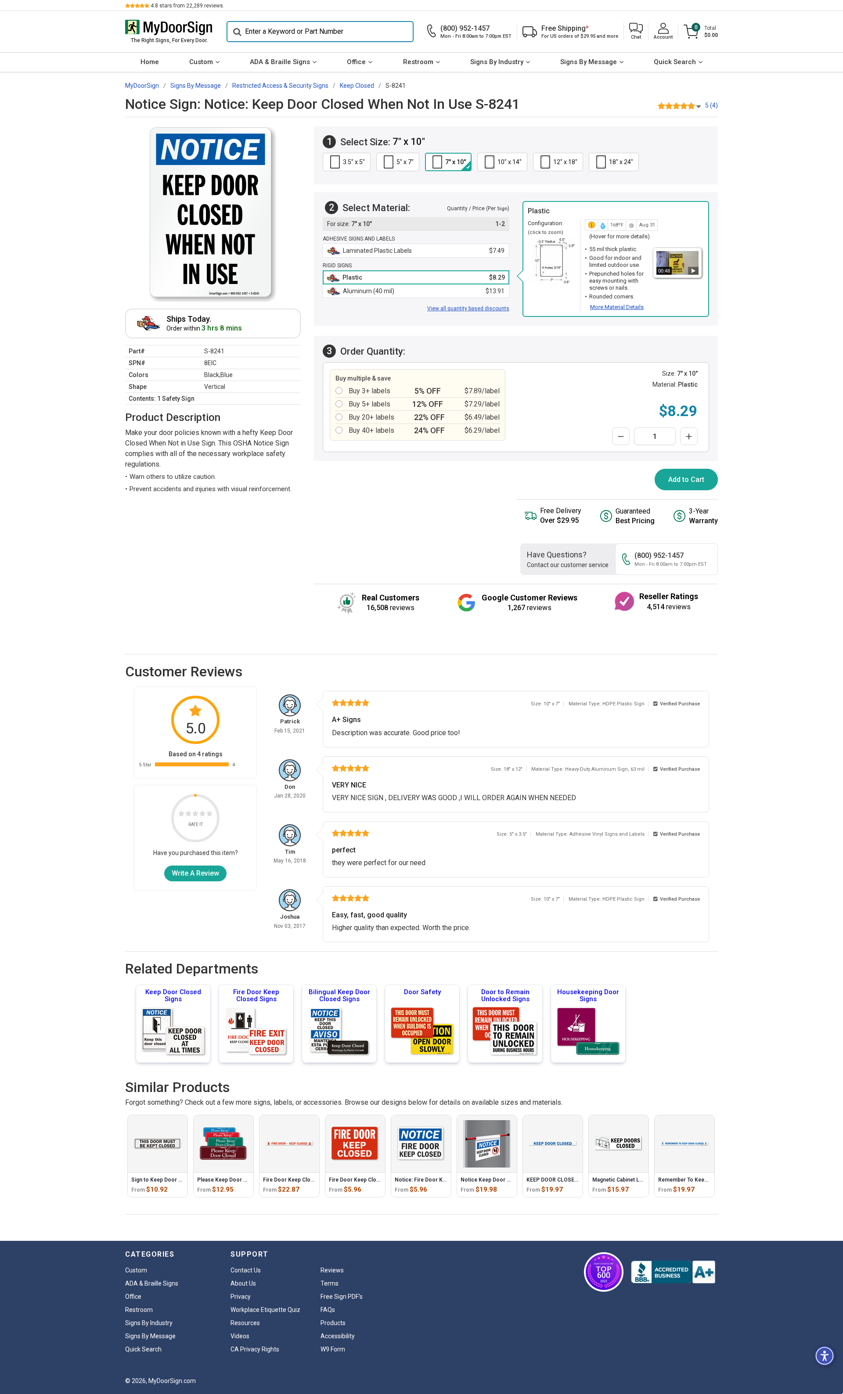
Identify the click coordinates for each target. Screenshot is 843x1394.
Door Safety (422, 992)
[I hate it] (181, 815)
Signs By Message (588, 62)
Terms (330, 1283)
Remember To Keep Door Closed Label (706, 1180)
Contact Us (246, 1270)
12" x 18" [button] (565, 161)
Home (149, 62)
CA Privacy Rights (255, 1349)
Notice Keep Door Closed (492, 1180)
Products (333, 1322)
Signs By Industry (496, 62)
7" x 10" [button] (455, 161)
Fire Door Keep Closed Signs (256, 995)
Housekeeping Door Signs (588, 995)
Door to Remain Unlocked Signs (505, 995)
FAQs (328, 1309)
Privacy (241, 1296)
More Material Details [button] (617, 307)
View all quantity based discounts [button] (468, 308)
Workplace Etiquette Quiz (265, 1309)
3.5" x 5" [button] (354, 161)
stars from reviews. (187, 6)
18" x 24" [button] (621, 161)
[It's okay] (195, 815)
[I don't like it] (188, 815)
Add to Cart (686, 479)
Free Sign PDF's (342, 1296)
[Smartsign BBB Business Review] (673, 1272)
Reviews (332, 1270)
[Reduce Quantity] (621, 436)
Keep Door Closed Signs (173, 995)
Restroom (418, 62)
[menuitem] (149, 62)
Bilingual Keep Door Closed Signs (339, 995)
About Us (243, 1283)
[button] (636, 32)
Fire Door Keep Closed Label (298, 1180)
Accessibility (338, 1336)
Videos (240, 1336)
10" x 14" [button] (509, 161)
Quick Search (675, 62)
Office (356, 62)
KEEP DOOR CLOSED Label (559, 1180)
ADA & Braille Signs (280, 62)
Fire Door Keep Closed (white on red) (375, 1180)
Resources (245, 1322)
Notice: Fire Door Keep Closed (433, 1180)
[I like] (202, 815)
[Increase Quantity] (689, 436)
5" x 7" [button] (405, 161)
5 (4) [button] (711, 105)
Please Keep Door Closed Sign (235, 1180)
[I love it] (209, 815)
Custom (201, 62)
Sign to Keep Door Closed (163, 1180)
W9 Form (333, 1349)
